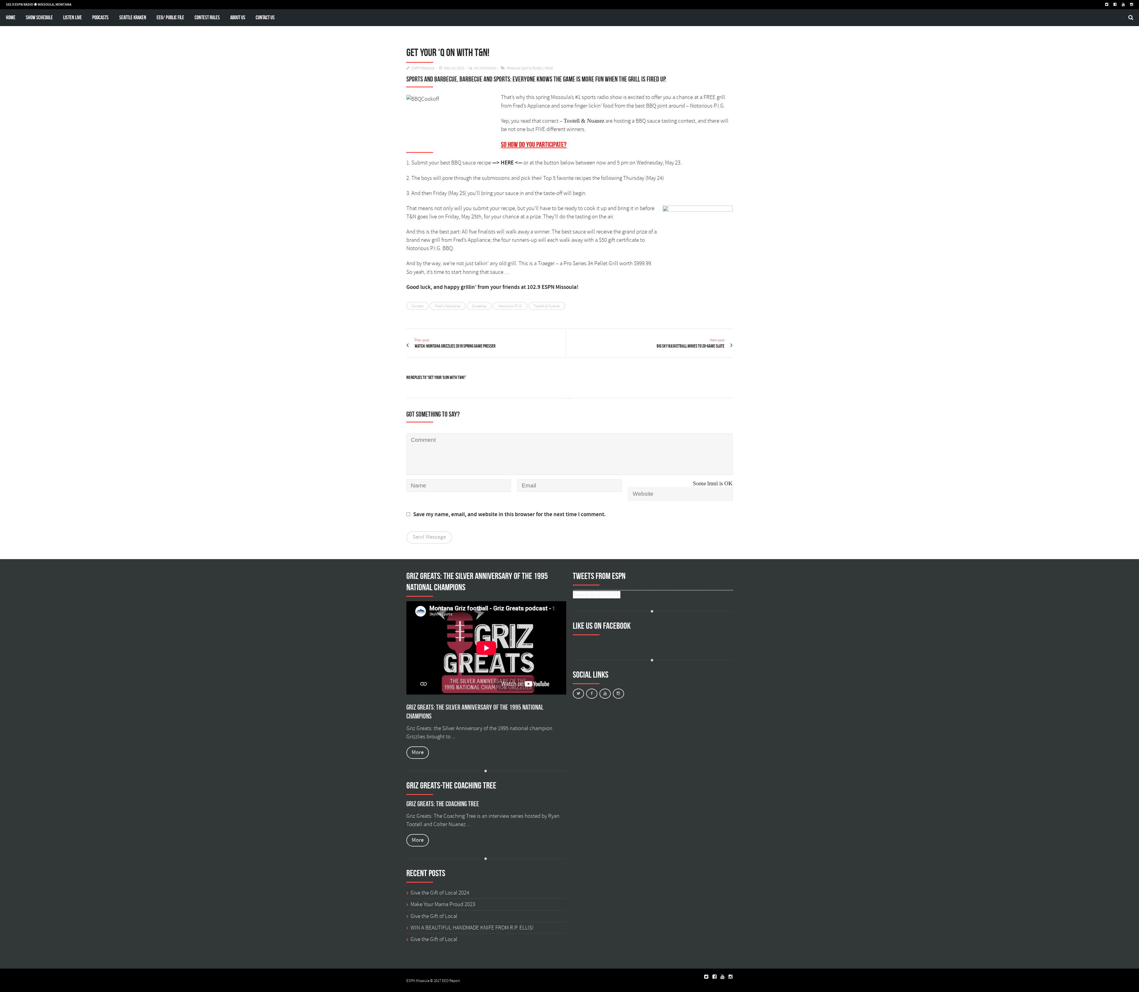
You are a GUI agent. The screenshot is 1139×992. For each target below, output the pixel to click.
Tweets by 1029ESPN (596, 594)
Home (10, 17)
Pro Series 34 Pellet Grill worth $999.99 (607, 263)
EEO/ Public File (170, 17)
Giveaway (479, 306)
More (418, 752)
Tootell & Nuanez (547, 306)
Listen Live (72, 17)
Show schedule (39, 17)
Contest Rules (207, 17)
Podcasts (100, 17)
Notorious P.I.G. (510, 306)
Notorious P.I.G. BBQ (429, 248)
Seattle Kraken (132, 17)
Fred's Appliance (447, 306)
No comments (485, 68)
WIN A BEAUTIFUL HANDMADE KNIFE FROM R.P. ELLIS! (472, 927)
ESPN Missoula (423, 68)
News (549, 68)
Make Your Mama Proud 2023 (443, 904)
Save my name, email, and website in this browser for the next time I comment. (509, 514)
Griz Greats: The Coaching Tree (442, 804)
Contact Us (265, 17)
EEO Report (451, 980)
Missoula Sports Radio (524, 68)
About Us (237, 17)
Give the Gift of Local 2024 (440, 892)
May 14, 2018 (454, 68)
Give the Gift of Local (434, 916)
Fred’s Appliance (471, 240)
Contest (417, 306)
